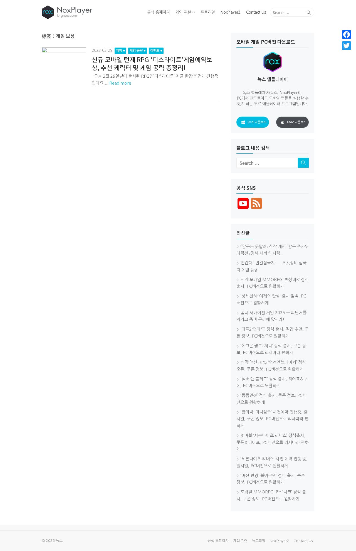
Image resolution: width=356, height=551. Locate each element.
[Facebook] (346, 34)
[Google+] (346, 52)
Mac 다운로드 (297, 122)
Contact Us (256, 12)
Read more (120, 83)
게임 (119, 50)
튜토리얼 (208, 12)
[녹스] (85, 12)
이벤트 (154, 50)
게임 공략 (136, 50)
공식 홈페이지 (158, 12)
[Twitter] (346, 45)
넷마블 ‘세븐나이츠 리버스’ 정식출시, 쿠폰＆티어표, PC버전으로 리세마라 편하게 (272, 442)
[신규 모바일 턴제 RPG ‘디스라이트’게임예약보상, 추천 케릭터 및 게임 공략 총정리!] (64, 69)
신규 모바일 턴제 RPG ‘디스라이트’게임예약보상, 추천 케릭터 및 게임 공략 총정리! (152, 63)
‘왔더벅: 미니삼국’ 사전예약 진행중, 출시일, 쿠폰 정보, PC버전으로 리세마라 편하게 (272, 419)
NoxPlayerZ (231, 12)
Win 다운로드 (257, 122)
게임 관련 (183, 12)
